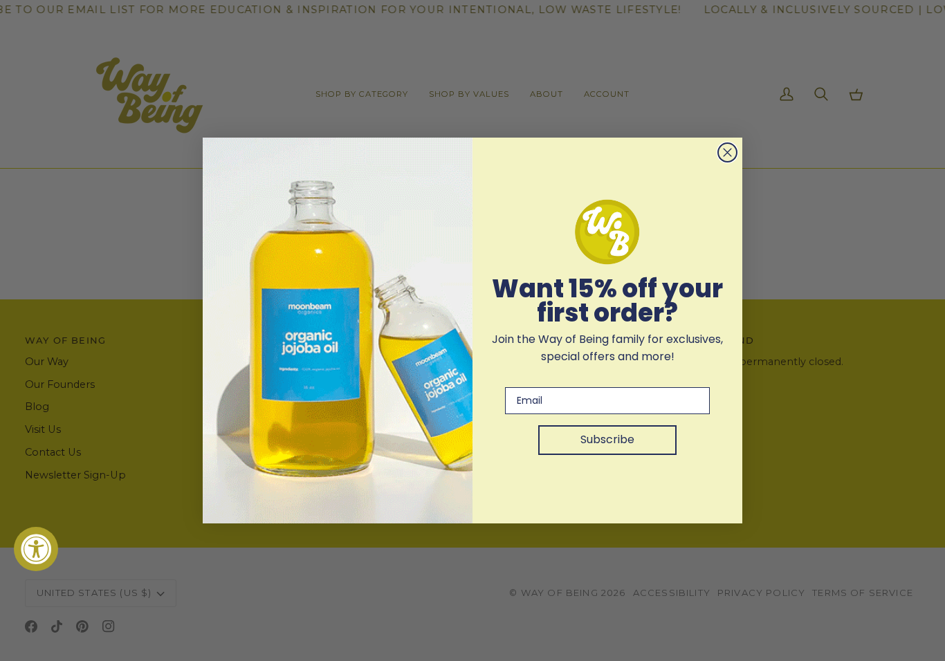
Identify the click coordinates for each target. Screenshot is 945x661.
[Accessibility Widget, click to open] (36, 549)
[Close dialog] (727, 152)
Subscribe (607, 439)
